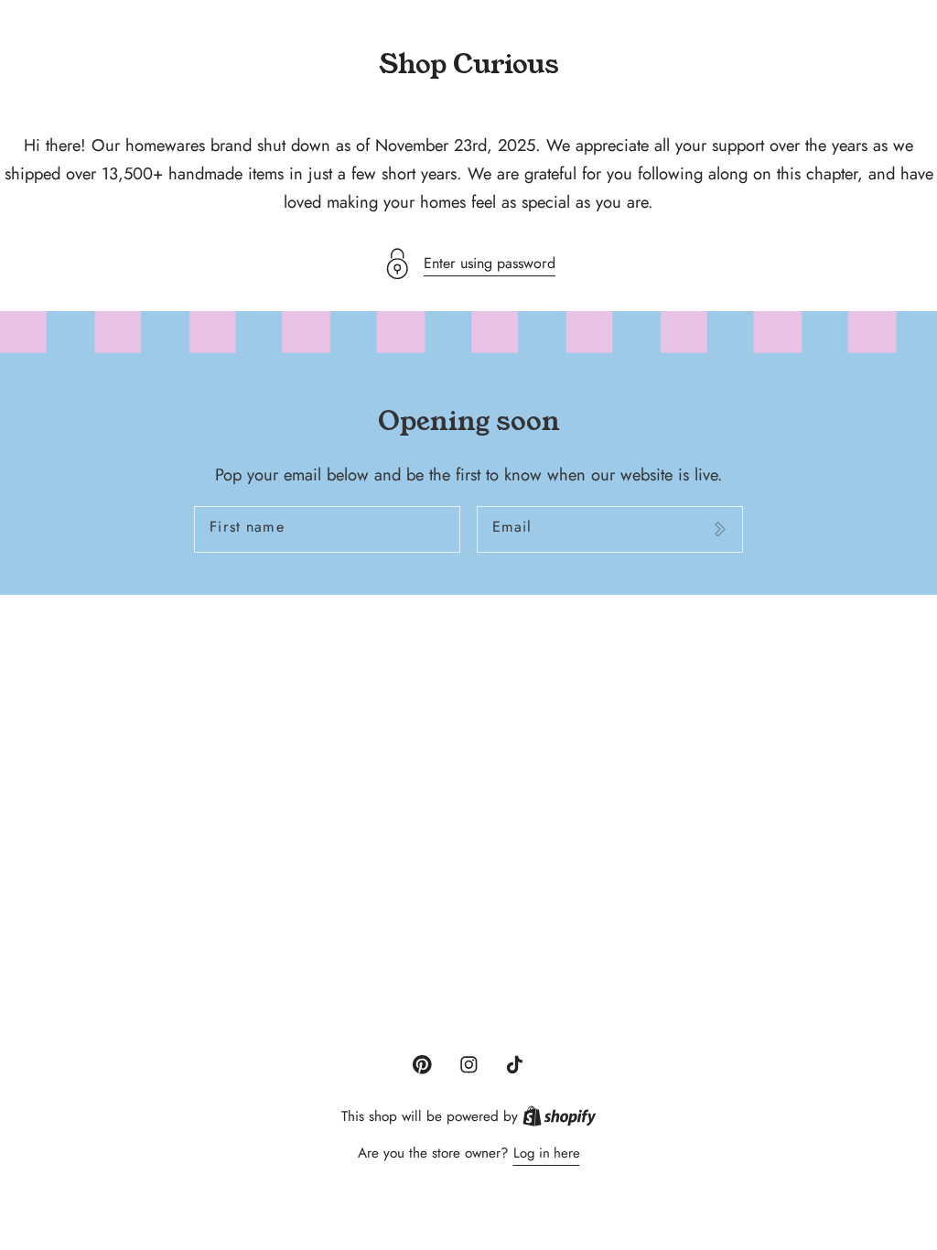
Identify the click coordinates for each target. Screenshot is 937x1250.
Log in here (546, 1153)
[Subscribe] (719, 530)
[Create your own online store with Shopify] (559, 1116)
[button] (468, 264)
